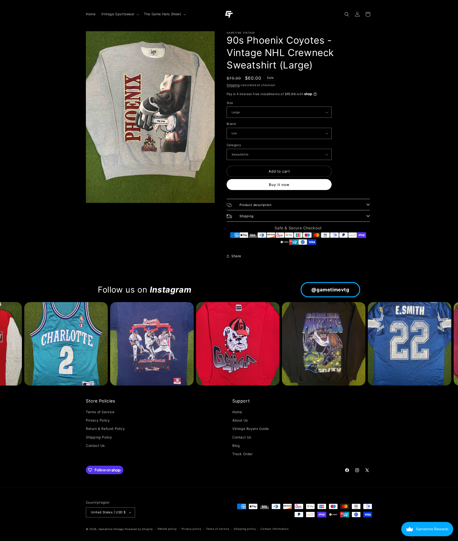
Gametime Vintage (111, 529)
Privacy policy (191, 529)
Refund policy (167, 529)
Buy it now (279, 184)
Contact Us (95, 445)
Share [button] (236, 256)
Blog (236, 445)
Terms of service (217, 529)
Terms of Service (100, 412)
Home (237, 412)
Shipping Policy (99, 437)
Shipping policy (245, 529)
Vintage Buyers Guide (250, 429)
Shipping (233, 85)
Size (230, 103)
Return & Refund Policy (105, 429)
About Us (240, 420)
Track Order (242, 454)
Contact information (274, 529)
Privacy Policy (98, 420)
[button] (119, 14)
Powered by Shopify (139, 529)
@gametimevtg (330, 290)
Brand (231, 124)
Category (234, 145)
